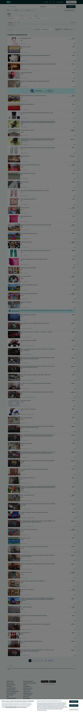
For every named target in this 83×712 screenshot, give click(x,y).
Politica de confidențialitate (21, 707)
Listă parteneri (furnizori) (42, 710)
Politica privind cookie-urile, (11, 707)
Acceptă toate (74, 701)
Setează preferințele (74, 709)
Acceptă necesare (73, 705)
